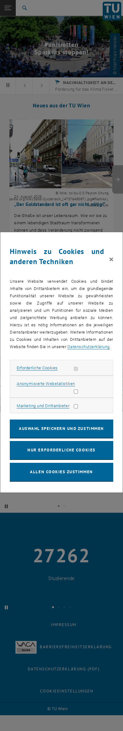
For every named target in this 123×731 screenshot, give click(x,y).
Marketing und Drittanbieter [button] (43, 405)
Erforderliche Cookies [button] (37, 368)
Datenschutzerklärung (88, 346)
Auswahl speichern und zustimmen (61, 428)
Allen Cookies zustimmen (61, 471)
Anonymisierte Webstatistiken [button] (46, 383)
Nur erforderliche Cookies (61, 450)
